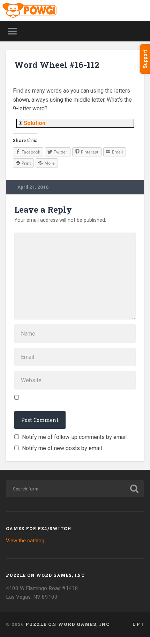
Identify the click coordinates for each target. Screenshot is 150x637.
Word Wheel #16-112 (56, 64)
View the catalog (25, 540)
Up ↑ (138, 624)
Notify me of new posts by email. (62, 448)
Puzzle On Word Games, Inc (67, 624)
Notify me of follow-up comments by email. (75, 437)
